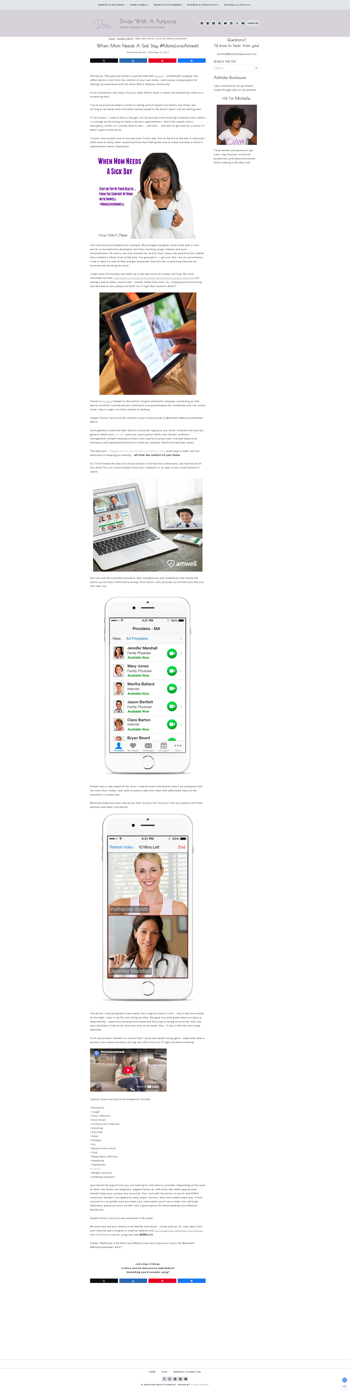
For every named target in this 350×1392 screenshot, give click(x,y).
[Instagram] (213, 23)
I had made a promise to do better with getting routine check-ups (153, 277)
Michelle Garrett (138, 52)
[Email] (243, 23)
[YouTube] (225, 23)
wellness (119, 434)
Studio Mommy (200, 1384)
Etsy (164, 1372)
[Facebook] (201, 23)
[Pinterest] (219, 23)
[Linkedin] (231, 23)
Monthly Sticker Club (187, 1372)
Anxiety (96, 1168)
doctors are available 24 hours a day (137, 451)
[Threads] (237, 23)
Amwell (158, 75)
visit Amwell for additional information (178, 1230)
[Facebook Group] (207, 23)
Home (152, 1372)
